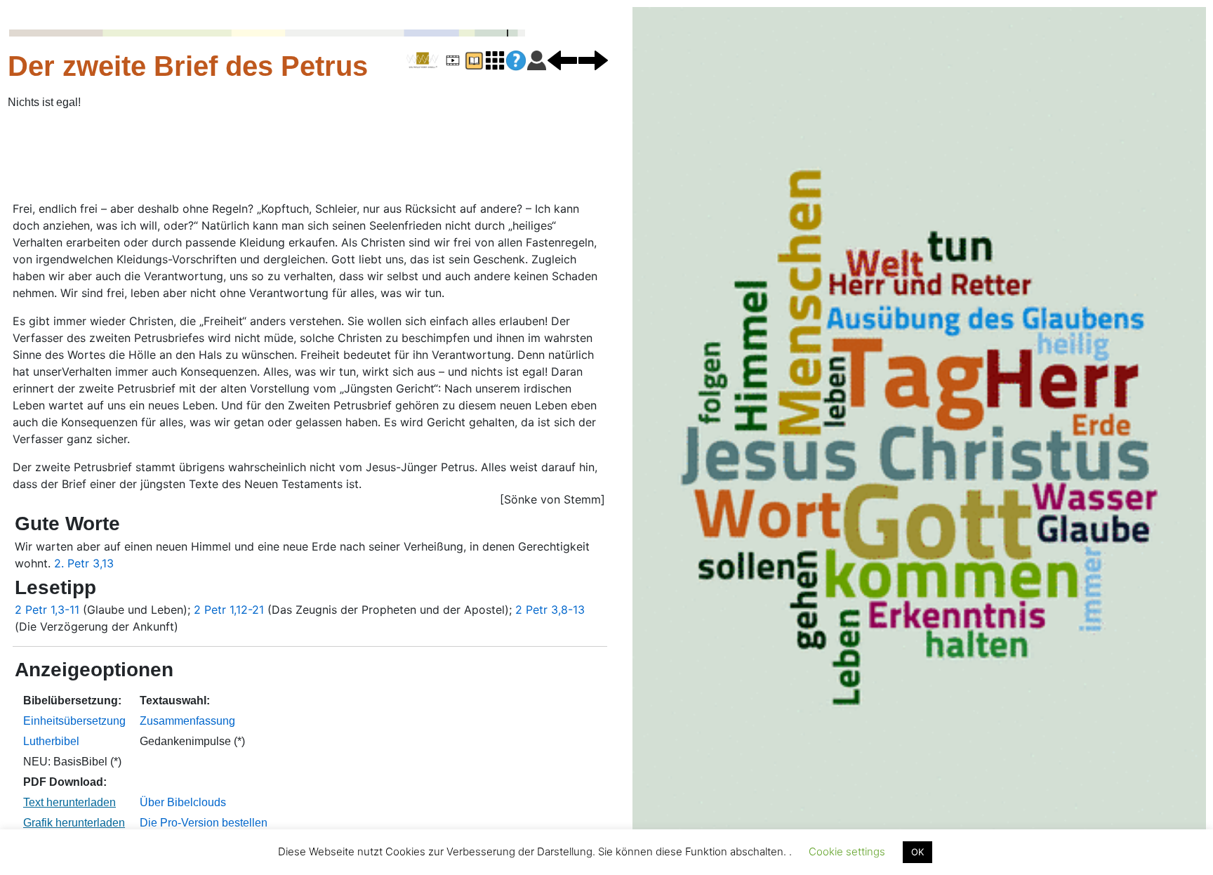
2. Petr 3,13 (84, 563)
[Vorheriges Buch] (562, 60)
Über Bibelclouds (183, 802)
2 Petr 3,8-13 (550, 610)
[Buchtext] (473, 60)
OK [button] (917, 851)
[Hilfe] (516, 61)
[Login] (536, 60)
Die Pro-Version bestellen (203, 823)
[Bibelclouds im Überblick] (494, 60)
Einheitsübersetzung (74, 721)
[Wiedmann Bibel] (422, 60)
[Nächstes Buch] (593, 60)
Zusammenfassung (187, 721)
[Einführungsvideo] (452, 60)
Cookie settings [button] (847, 851)
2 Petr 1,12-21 (229, 610)
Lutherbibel (51, 741)
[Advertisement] (341, 156)
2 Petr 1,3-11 (47, 610)
